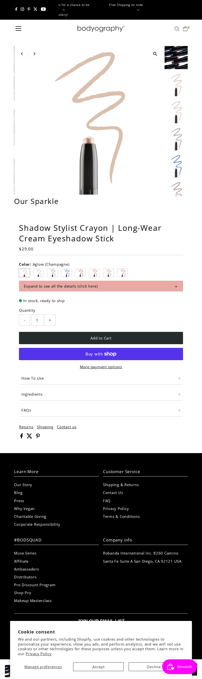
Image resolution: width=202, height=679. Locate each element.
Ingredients (31, 394)
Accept (98, 666)
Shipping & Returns (121, 484)
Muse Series (25, 553)
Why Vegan (24, 508)
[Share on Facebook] (22, 436)
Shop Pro (22, 592)
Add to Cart (100, 338)
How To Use (32, 378)
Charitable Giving (30, 516)
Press (19, 500)
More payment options (101, 366)
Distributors (25, 576)
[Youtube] (43, 10)
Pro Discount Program (34, 584)
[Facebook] (16, 10)
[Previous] (64, 9)
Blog (18, 492)
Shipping (45, 427)
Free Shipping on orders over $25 (102, 5)
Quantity (27, 310)
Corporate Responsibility (37, 524)
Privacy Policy (39, 653)
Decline (154, 666)
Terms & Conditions (121, 516)
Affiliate (21, 561)
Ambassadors (26, 569)
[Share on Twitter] (30, 436)
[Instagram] (22, 10)
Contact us (67, 427)
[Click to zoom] (155, 53)
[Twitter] (35, 10)
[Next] (137, 9)
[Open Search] (177, 29)
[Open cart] (185, 29)
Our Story (23, 484)
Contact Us (113, 492)
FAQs (26, 410)
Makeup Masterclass (33, 600)
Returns (26, 427)
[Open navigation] (18, 29)
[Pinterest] (29, 10)
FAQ (107, 500)
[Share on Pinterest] (38, 436)
